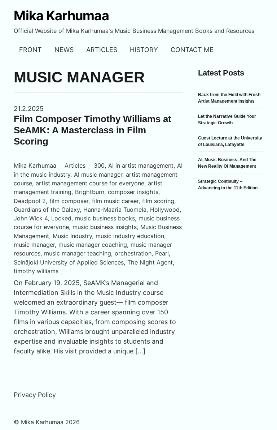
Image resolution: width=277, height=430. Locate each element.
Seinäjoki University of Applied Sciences (69, 262)
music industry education (130, 236)
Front (30, 49)
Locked (61, 218)
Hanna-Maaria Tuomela (114, 209)
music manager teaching (77, 253)
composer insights (133, 191)
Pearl (162, 253)
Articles (101, 49)
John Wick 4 (31, 218)
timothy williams (36, 271)
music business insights (104, 227)
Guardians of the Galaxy (47, 209)
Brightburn (89, 191)
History (144, 49)
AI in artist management (140, 165)
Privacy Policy (35, 395)
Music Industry (72, 236)
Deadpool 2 (30, 201)
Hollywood (165, 209)
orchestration (133, 253)
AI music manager (98, 174)
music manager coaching (92, 244)
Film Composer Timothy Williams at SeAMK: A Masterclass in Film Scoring (92, 130)
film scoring (158, 201)
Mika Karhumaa (35, 165)
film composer (68, 201)
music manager (34, 244)
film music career (115, 201)
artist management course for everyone (90, 183)
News (64, 49)
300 (99, 165)
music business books (105, 218)
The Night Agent (150, 262)
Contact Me (192, 49)
